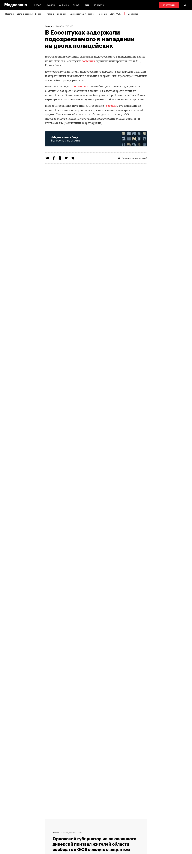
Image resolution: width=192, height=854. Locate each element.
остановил (81, 86)
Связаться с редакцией (134, 158)
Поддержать (168, 4)
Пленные (102, 13)
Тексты (76, 4)
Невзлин (9, 13)
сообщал (111, 106)
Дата (87, 4)
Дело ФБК (115, 13)
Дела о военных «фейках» (30, 13)
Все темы (133, 13)
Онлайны (64, 4)
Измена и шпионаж (56, 13)
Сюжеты (50, 4)
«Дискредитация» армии (81, 13)
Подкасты (98, 4)
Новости (37, 4)
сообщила (88, 61)
